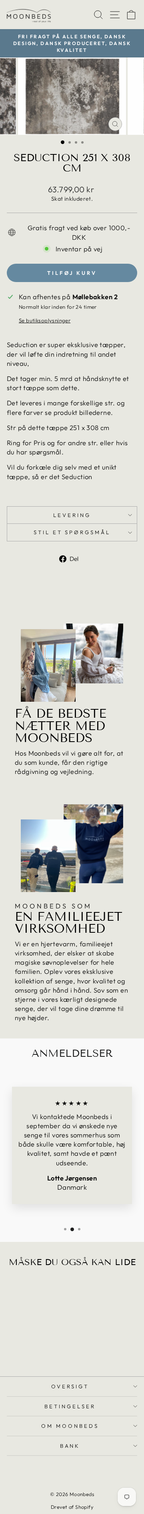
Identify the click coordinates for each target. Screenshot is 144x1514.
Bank (70, 1446)
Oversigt (70, 1386)
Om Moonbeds (70, 1426)
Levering (72, 515)
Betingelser (70, 1406)
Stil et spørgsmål (72, 532)
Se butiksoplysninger (44, 320)
